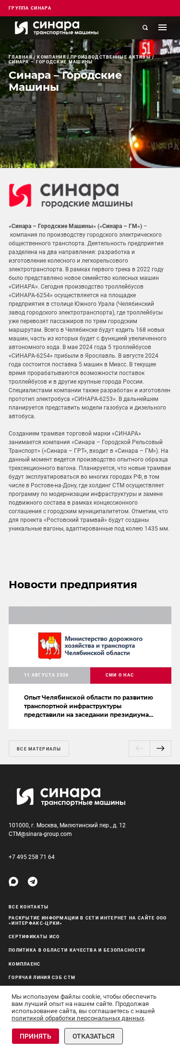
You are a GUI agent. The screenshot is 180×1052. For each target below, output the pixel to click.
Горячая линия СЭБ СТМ (42, 977)
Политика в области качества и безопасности (77, 950)
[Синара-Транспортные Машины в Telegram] (32, 881)
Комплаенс (25, 964)
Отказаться (93, 1036)
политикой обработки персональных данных (78, 1018)
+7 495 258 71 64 (32, 857)
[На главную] (57, 27)
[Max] (13, 881)
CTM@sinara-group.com (40, 834)
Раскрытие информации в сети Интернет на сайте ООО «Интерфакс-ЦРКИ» (88, 921)
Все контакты (29, 907)
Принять (35, 1036)
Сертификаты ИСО (34, 936)
